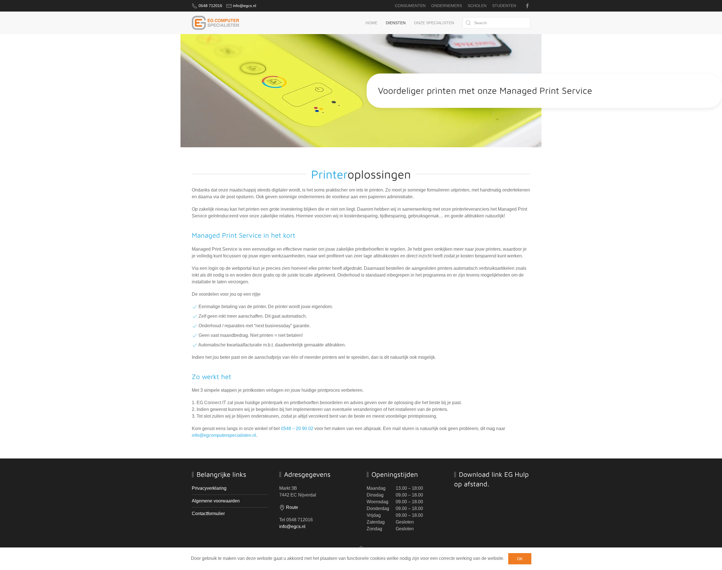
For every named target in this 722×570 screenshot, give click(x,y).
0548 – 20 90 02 (297, 428)
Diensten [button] (396, 23)
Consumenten (410, 5)
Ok (520, 558)
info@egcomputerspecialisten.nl (224, 435)
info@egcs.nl (244, 5)
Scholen (477, 5)
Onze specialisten (434, 23)
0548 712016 (210, 5)
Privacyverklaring (209, 488)
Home (371, 23)
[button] (361, 547)
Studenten (504, 5)
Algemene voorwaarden (216, 500)
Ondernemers (446, 5)
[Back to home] (215, 23)
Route (291, 507)
